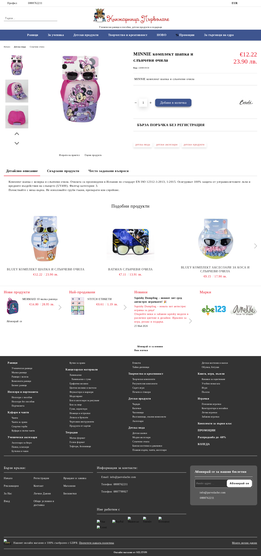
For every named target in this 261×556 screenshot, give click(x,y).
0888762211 (35, 3)
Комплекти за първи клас (215, 423)
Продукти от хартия (80, 426)
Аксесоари (137, 421)
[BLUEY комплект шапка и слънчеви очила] (45, 239)
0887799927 (120, 491)
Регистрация (41, 478)
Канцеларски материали (82, 369)
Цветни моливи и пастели (83, 387)
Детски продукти (85, 35)
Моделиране (76, 396)
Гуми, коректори (78, 409)
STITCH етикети (100, 299)
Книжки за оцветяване (213, 379)
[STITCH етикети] (77, 306)
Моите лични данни (244, 542)
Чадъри (136, 404)
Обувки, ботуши (210, 367)
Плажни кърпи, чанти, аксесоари (149, 450)
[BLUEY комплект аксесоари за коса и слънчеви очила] (215, 239)
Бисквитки (70, 493)
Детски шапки (139, 433)
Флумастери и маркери (81, 392)
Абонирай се (14, 321)
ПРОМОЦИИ (206, 430)
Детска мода (20, 47)
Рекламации (11, 485)
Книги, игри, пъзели (211, 373)
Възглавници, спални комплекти (149, 416)
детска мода (142, 144)
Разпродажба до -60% (212, 437)
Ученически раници (22, 368)
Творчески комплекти (143, 379)
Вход (7, 501)
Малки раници (19, 372)
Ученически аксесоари (22, 437)
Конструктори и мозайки (215, 408)
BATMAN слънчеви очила (130, 269)
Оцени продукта (93, 155)
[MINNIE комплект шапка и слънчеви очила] (80, 126)
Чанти (15, 418)
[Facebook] (244, 3)
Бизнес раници (19, 385)
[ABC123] (214, 311)
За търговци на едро (219, 35)
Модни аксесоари (141, 437)
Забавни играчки (210, 416)
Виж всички (141, 350)
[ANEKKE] (243, 311)
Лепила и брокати (79, 417)
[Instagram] (249, 3)
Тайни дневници (140, 367)
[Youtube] (117, 499)
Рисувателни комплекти (144, 383)
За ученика (56, 35)
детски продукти (194, 144)
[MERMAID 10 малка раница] (12, 306)
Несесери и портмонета (23, 392)
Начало (7, 47)
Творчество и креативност (127, 35)
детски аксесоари (167, 144)
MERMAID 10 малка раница (40, 299)
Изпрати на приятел (69, 155)
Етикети (136, 363)
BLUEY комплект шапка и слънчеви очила (45, 269)
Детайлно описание (22, 171)
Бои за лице (76, 404)
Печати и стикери (141, 392)
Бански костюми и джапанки (147, 445)
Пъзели (205, 392)
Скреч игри (138, 387)
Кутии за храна (77, 363)
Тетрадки (72, 432)
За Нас (8, 493)
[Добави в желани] (140, 92)
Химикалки (76, 375)
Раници (32, 35)
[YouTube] (255, 3)
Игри (204, 387)
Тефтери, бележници (80, 446)
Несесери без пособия (23, 401)
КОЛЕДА (204, 444)
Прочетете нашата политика (96, 542)
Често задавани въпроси (108, 171)
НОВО (161, 35)
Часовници (138, 412)
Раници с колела (20, 376)
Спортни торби (19, 426)
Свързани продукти (63, 171)
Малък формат (77, 438)
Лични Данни (42, 493)
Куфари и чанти (18, 412)
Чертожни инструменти (82, 421)
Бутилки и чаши (20, 451)
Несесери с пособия (22, 397)
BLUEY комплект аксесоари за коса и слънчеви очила (215, 269)
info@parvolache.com (123, 477)
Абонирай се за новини (150, 346)
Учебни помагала (211, 383)
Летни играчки (209, 412)
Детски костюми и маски (215, 363)
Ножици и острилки (80, 413)
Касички (136, 408)
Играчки (203, 398)
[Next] (254, 246)
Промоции (186, 35)
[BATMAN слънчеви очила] (130, 239)
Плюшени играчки (211, 404)
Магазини (69, 485)
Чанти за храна (19, 422)
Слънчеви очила (37, 47)
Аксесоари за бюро (22, 442)
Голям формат (77, 442)
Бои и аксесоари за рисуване (84, 400)
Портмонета (18, 405)
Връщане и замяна (74, 478)
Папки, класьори (20, 447)
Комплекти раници (21, 381)
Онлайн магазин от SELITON (130, 552)
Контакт (39, 485)
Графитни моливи (79, 383)
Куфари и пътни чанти (23, 430)
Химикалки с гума (81, 379)
